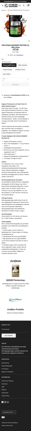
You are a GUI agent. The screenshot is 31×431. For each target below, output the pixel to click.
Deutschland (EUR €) (8, 412)
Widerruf (4, 390)
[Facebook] (2, 402)
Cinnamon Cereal (20, 70)
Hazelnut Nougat (7, 70)
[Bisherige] (2, 41)
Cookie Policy (5, 396)
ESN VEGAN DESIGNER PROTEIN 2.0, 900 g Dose (18, 10)
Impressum (5, 384)
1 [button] (11, 41)
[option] (15, 26)
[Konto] (23, 5)
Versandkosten (19, 55)
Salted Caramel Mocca (9, 65)
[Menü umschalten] (2, 5)
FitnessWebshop (14, 422)
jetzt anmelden (9, 335)
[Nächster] (29, 41)
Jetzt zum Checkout (15, 90)
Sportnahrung (5, 363)
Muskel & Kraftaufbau (7, 372)
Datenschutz (5, 393)
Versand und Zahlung (7, 381)
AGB (3, 387)
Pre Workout (5, 369)
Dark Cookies (6, 74)
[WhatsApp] (8, 402)
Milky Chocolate (22, 65)
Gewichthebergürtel (7, 366)
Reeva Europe (10, 425)
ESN (2, 59)
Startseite (4, 10)
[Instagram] (5, 402)
